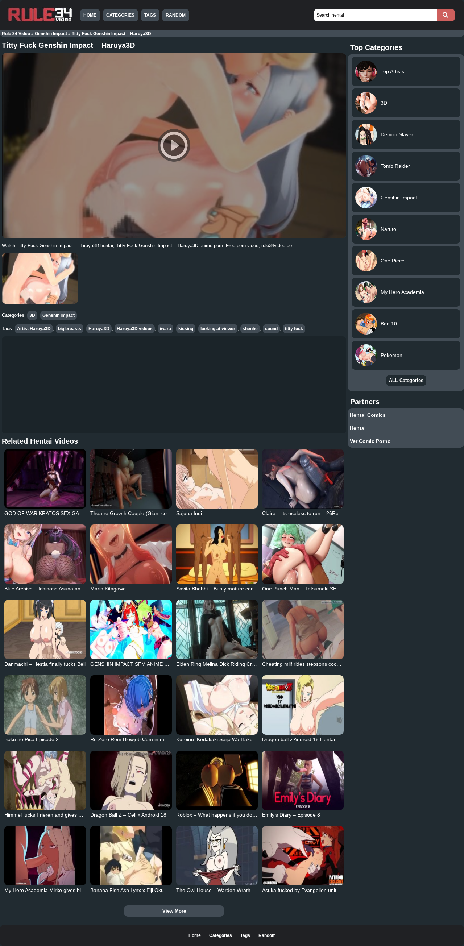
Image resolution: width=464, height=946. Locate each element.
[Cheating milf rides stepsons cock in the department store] (303, 629)
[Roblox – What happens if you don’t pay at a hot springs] (217, 780)
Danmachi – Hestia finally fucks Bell (45, 664)
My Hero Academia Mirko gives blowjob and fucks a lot (66, 890)
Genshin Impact (51, 33)
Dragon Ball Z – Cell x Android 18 (128, 815)
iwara (165, 328)
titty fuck (294, 328)
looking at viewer (217, 328)
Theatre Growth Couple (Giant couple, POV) (141, 513)
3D (32, 315)
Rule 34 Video (16, 33)
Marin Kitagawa (108, 589)
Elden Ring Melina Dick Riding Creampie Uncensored (237, 664)
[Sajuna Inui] (217, 479)
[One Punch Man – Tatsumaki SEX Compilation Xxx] (303, 554)
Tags (150, 15)
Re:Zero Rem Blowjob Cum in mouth (132, 739)
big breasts (69, 328)
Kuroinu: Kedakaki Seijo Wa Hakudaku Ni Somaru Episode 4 (245, 739)
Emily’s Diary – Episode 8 (291, 815)
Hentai (358, 428)
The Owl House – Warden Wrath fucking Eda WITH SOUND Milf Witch (256, 890)
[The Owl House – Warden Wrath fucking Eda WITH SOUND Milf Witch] (217, 855)
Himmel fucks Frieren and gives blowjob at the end (62, 815)
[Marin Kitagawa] (131, 554)
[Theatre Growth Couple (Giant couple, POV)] (131, 479)
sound (271, 328)
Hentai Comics (368, 415)
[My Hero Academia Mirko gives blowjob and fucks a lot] (45, 855)
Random (176, 15)
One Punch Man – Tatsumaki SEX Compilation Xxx (320, 589)
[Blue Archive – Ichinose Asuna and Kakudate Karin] (45, 554)
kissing (185, 328)
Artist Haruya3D (34, 328)
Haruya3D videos (135, 328)
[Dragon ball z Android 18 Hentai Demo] (303, 705)
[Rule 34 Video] (39, 20)
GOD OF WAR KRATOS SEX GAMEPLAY (51, 513)
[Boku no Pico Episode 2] (45, 705)
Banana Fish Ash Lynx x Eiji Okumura (133, 890)
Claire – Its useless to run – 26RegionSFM (310, 513)
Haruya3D (98, 328)
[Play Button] (174, 146)
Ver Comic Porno (370, 441)
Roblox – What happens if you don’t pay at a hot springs (240, 815)
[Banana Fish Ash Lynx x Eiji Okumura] (131, 855)
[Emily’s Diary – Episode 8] (303, 780)
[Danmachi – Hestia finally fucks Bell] (45, 629)
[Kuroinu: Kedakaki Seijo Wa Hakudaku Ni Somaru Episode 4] (217, 705)
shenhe (250, 328)
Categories (120, 15)
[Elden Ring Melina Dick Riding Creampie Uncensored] (217, 629)
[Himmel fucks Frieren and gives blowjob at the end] (45, 780)
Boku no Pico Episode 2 (31, 739)
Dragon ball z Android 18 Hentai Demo (306, 739)
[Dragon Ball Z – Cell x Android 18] (131, 780)
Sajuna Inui (189, 513)
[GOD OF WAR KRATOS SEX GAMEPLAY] (45, 479)
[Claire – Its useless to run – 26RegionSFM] (303, 479)
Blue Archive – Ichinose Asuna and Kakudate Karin (62, 589)
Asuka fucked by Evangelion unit (299, 890)
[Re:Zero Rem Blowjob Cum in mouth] (131, 705)
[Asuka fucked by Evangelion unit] (303, 855)
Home (89, 15)
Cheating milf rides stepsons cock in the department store (328, 664)
